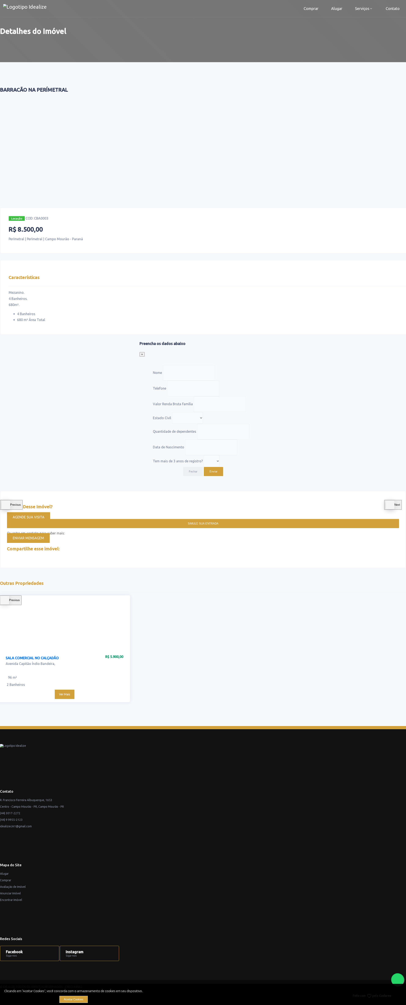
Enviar (213, 471)
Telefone (159, 388)
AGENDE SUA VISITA (28, 517)
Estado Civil (162, 418)
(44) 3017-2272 (10, 813)
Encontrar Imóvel (11, 900)
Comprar (311, 8)
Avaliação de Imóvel (13, 886)
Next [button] (397, 504)
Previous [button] (15, 504)
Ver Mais (64, 694)
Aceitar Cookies (73, 999)
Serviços (362, 8)
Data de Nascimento (168, 447)
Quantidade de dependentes (174, 431)
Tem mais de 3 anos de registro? (178, 461)
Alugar (336, 8)
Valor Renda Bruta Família (173, 404)
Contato (393, 8)
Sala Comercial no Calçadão (32, 658)
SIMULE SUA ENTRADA (203, 523)
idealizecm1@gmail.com (16, 826)
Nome (157, 373)
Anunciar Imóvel (10, 893)
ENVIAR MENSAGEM (28, 538)
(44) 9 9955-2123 (11, 819)
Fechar (193, 471)
